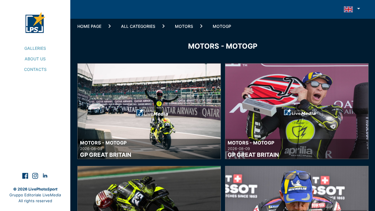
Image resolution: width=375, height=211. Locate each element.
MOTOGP (222, 26)
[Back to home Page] (35, 16)
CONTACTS (35, 69)
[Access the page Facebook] (25, 175)
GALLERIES (35, 48)
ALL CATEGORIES (138, 26)
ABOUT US (35, 58)
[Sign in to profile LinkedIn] (45, 175)
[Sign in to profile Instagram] (35, 175)
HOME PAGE (89, 26)
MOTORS (184, 26)
